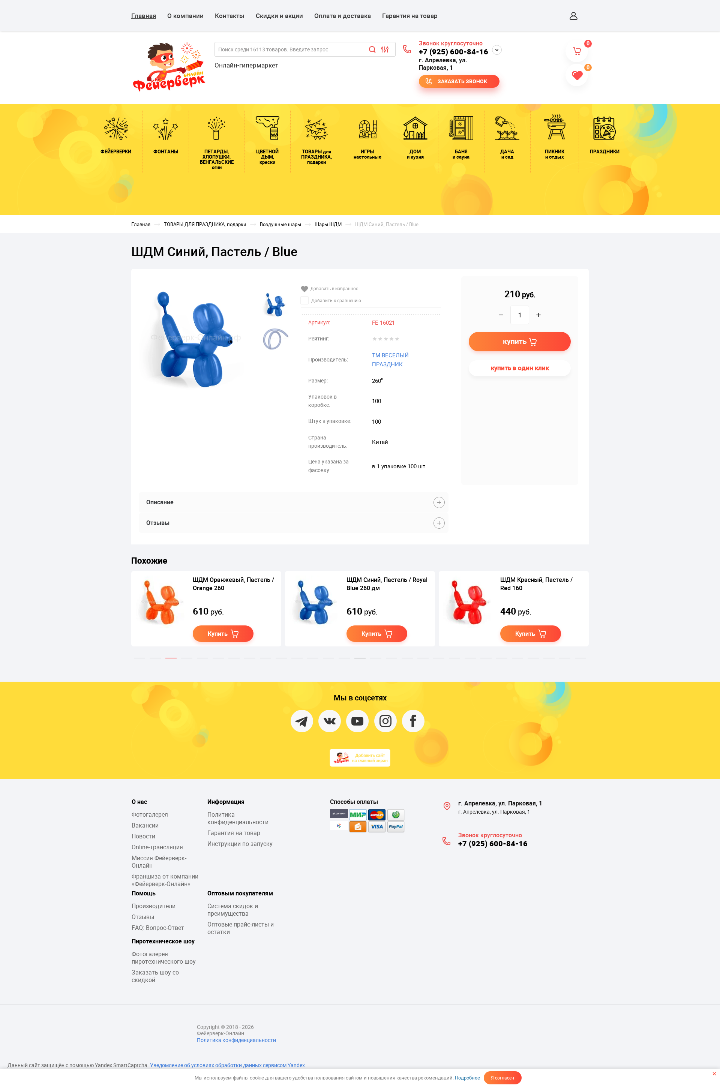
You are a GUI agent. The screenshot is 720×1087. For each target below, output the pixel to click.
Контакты (229, 15)
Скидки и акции (279, 15)
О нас (139, 802)
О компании (185, 15)
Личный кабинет (574, 16)
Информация (225, 802)
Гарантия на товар (410, 15)
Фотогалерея (150, 814)
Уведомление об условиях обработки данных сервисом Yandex (227, 1065)
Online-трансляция (157, 847)
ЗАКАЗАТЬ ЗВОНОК (462, 81)
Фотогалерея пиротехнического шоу (164, 958)
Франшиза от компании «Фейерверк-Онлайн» (165, 880)
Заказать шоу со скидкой (155, 976)
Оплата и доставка (342, 15)
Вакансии (145, 825)
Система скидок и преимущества (232, 910)
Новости (143, 836)
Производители (154, 906)
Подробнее (467, 1077)
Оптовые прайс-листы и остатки (240, 928)
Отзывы (143, 917)
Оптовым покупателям (240, 893)
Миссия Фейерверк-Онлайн (159, 862)
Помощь (144, 893)
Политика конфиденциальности (237, 818)
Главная (143, 15)
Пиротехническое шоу (163, 941)
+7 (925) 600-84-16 (453, 51)
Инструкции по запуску (240, 844)
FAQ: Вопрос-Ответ (158, 928)
